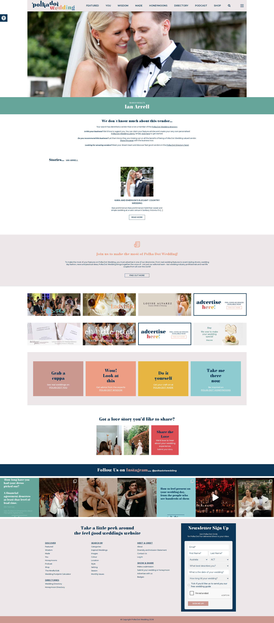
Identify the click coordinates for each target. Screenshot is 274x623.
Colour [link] (94, 557)
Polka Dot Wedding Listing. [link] (123, 134)
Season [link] (94, 571)
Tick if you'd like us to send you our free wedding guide (209, 585)
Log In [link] (140, 557)
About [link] (140, 547)
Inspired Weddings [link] (99, 550)
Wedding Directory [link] (53, 584)
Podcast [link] (201, 5)
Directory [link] (181, 5)
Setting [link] (94, 567)
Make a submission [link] (145, 567)
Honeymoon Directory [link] (55, 587)
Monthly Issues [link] (97, 574)
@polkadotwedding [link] (164, 470)
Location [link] (95, 560)
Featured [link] (92, 5)
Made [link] (138, 5)
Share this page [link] (127, 140)
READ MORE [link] (137, 217)
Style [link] (93, 564)
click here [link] (146, 134)
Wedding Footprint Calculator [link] (58, 574)
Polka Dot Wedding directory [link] (164, 127)
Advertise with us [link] (144, 573)
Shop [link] (217, 5)
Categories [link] (96, 547)
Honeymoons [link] (158, 5)
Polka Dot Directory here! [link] (178, 145)
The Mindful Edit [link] (52, 571)
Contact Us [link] (142, 553)
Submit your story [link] (165, 449)
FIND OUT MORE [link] (137, 275)
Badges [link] (140, 577)
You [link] (108, 5)
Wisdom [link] (123, 5)
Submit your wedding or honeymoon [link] (153, 570)
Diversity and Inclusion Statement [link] (152, 550)
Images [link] (94, 553)
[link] (3, 18)
